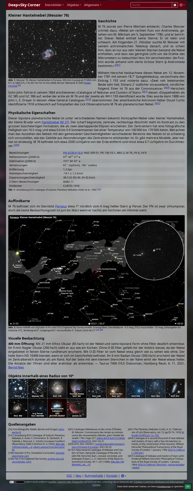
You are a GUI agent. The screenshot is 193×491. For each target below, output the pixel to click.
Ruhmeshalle (94, 476)
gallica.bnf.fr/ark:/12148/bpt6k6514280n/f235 (98, 440)
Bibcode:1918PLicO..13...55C (158, 434)
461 (157, 103)
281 (117, 65)
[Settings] (123, 476)
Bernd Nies (16, 367)
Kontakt (112, 476)
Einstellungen (164, 486)
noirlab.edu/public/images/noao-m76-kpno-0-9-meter (98, 445)
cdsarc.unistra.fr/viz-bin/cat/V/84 (38, 448)
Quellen (52, 481)
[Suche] (175, 5)
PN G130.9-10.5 (73, 152)
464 (167, 87)
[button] (54, 5)
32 (19, 85)
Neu (78, 476)
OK (187, 486)
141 (99, 189)
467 (145, 91)
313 (88, 99)
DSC (69, 476)
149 (97, 329)
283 (16, 145)
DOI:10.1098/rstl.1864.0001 (152, 464)
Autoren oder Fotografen (70, 481)
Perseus (61, 206)
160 (101, 329)
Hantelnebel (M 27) (55, 122)
